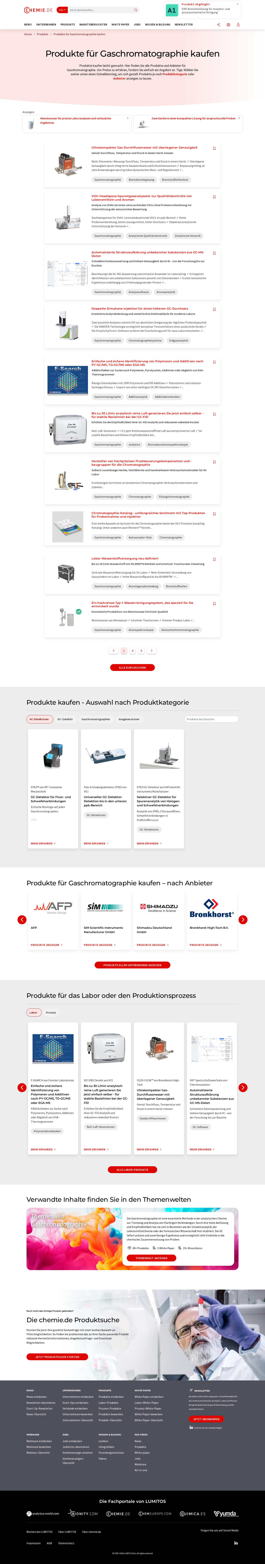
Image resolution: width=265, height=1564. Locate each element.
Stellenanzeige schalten (78, 1452)
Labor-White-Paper (147, 1402)
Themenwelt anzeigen (151, 1258)
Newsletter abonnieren (40, 1402)
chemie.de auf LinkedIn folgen (208, 1427)
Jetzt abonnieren (206, 1419)
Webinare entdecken (39, 1441)
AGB (49, 1543)
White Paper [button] (120, 24)
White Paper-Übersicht (149, 1420)
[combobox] (211, 719)
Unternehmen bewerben (78, 1414)
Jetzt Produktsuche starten (57, 1357)
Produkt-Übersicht (110, 1420)
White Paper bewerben (149, 1414)
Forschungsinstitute (111, 1452)
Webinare (140, 1464)
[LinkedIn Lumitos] (235, 1543)
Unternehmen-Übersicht (78, 1420)
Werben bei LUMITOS (39, 1532)
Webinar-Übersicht (38, 1452)
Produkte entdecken (111, 1396)
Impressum (33, 1543)
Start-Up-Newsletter (39, 1408)
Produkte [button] (68, 24)
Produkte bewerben (111, 1414)
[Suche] (135, 10)
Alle (61, 10)
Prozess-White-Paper (148, 1408)
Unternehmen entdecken (78, 1396)
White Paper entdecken (149, 1396)
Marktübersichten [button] (93, 24)
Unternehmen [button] (46, 24)
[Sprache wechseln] (228, 25)
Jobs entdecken (72, 1441)
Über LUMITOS (67, 1532)
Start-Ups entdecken (75, 1402)
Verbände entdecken (75, 1408)
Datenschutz (66, 1543)
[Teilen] (218, 25)
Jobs (138, 1458)
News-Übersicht (36, 1414)
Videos (103, 1458)
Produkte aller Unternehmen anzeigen (132, 965)
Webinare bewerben (38, 1447)
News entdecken (36, 1396)
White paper (142, 1452)
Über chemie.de (91, 1532)
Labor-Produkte (108, 1402)
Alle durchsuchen (132, 667)
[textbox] (211, 719)
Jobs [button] (137, 24)
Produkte (140, 1447)
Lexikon (103, 1441)
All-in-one (141, 1470)
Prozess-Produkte (110, 1408)
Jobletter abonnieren (76, 1447)
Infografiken (106, 1447)
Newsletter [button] (184, 24)
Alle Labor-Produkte (132, 1169)
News (138, 1441)
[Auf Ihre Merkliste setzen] (214, 148)
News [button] (28, 24)
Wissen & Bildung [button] (158, 24)
